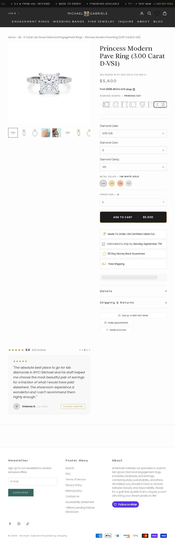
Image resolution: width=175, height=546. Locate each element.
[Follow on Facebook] (10, 523)
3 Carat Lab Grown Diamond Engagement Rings (53, 37)
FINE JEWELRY (101, 21)
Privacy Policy (74, 485)
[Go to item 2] (24, 133)
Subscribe (21, 492)
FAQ (68, 474)
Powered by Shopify (54, 536)
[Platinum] (128, 183)
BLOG (158, 21)
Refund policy (74, 490)
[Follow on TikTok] (27, 523)
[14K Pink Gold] (120, 183)
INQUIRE (126, 21)
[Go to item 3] (35, 133)
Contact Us (72, 496)
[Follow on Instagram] (19, 523)
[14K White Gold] (103, 183)
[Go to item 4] (46, 133)
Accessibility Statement (80, 502)
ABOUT (143, 21)
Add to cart (133, 217)
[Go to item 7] (78, 133)
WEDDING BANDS (69, 21)
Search (70, 468)
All (19, 37)
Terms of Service (76, 479)
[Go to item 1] (13, 133)
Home (12, 37)
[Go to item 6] (67, 133)
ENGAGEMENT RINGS (31, 21)
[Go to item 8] (89, 133)
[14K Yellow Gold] (111, 183)
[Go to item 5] (57, 133)
